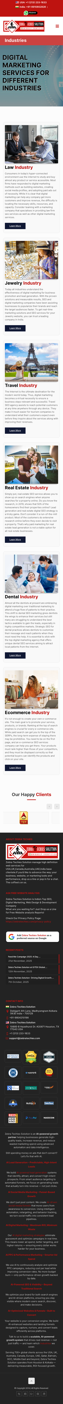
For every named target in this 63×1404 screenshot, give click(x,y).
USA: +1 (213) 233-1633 (33, 2)
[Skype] (19, 1393)
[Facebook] (25, 1393)
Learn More (15, 226)
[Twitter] (37, 1393)
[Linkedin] (44, 1393)
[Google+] (31, 1393)
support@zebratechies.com (24, 1038)
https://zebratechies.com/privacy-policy (28, 921)
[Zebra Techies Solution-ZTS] (24, 32)
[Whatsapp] (30, 13)
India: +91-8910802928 (33, 6)
